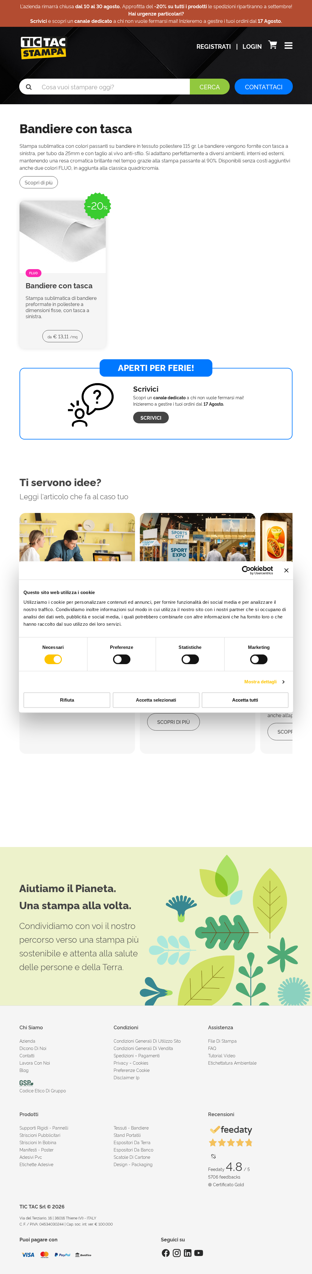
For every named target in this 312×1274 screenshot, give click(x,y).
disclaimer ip (127, 1077)
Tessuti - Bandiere (131, 1127)
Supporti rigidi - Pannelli (44, 1127)
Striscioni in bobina (38, 1142)
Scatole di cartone (132, 1157)
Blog (24, 1070)
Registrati (214, 46)
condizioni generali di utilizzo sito (147, 1041)
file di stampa (222, 1041)
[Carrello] (273, 46)
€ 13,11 (62, 336)
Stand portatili (127, 1135)
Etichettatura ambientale (232, 1063)
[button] (288, 46)
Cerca (210, 86)
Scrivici (150, 417)
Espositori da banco (133, 1149)
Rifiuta (67, 700)
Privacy (121, 1063)
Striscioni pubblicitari (40, 1135)
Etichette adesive (36, 1164)
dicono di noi (33, 1048)
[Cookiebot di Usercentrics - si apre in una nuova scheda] (246, 570)
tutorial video (221, 1055)
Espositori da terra (132, 1142)
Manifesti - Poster (37, 1149)
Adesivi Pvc (31, 1157)
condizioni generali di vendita (143, 1048)
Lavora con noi (35, 1063)
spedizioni (124, 1055)
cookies (140, 1063)
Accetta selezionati (156, 700)
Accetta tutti (245, 700)
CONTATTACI (263, 86)
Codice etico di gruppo (43, 1090)
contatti (27, 1055)
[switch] (121, 656)
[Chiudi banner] (286, 570)
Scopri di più (39, 182)
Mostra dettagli (260, 681)
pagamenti (149, 1055)
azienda (27, 1041)
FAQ (212, 1048)
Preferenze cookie (132, 1070)
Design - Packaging (133, 1164)
